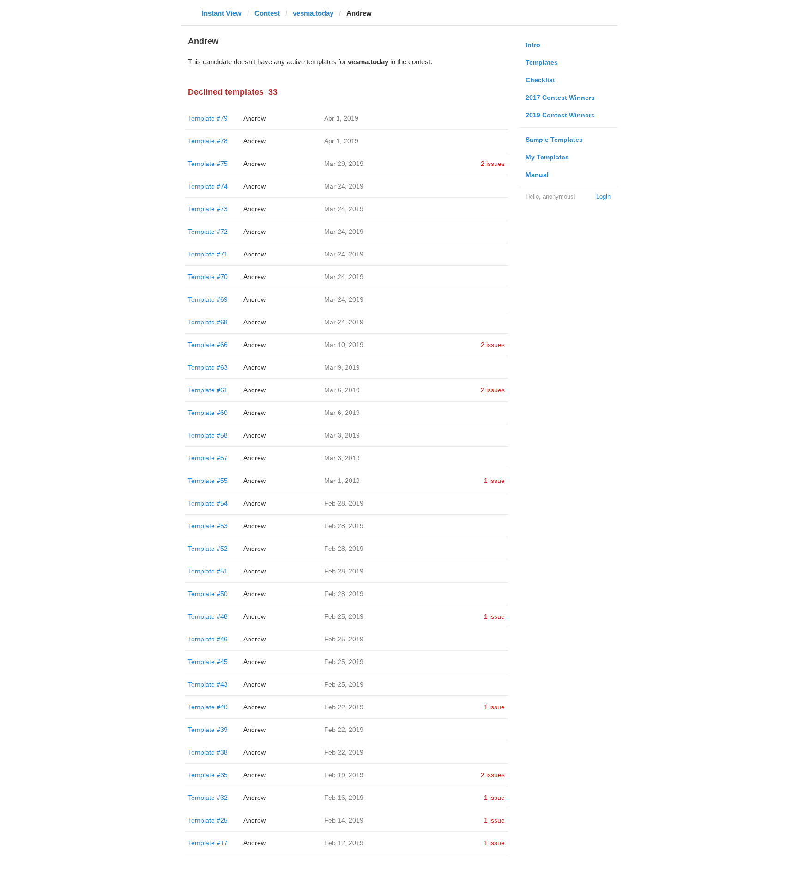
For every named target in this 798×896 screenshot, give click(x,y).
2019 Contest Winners (560, 115)
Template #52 (208, 548)
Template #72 (208, 231)
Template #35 (208, 775)
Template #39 (208, 729)
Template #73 (208, 209)
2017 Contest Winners (560, 97)
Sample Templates (554, 139)
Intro (533, 45)
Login (603, 196)
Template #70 (208, 276)
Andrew (254, 118)
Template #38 (208, 752)
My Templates (547, 157)
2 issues (493, 163)
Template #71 (208, 254)
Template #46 (208, 639)
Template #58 (208, 435)
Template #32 (208, 797)
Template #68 (208, 322)
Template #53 (208, 526)
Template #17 (208, 843)
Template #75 (208, 163)
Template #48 (208, 616)
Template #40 (208, 707)
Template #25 (208, 820)
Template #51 (208, 571)
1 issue (494, 480)
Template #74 (208, 186)
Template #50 (208, 593)
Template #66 (208, 344)
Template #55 (208, 480)
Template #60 (208, 412)
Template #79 (208, 118)
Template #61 (208, 390)
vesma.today (313, 13)
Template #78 (208, 141)
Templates (542, 62)
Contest (267, 13)
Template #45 (208, 661)
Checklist (540, 80)
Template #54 (208, 503)
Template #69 (208, 299)
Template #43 (208, 684)
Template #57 (208, 458)
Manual (537, 174)
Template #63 (208, 367)
